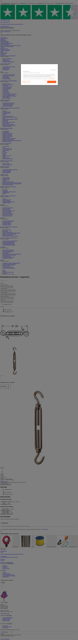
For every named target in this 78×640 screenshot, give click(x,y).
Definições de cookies (26, 81)
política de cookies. (52, 78)
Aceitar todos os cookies (52, 81)
